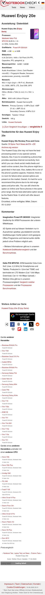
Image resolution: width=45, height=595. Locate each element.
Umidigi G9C (6, 473)
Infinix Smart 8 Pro (8, 514)
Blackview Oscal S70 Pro (10, 356)
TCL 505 (5, 481)
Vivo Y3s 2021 (7, 423)
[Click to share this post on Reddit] (37, 324)
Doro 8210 (5, 538)
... (42, 7)
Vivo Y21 (5, 440)
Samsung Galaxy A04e (10, 395)
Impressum (9, 583)
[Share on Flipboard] (19, 329)
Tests (14, 7)
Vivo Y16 (5, 401)
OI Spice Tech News (16, 144)
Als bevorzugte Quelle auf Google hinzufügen (24, 317)
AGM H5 (5, 412)
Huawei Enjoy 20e (9, 308)
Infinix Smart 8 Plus (8, 497)
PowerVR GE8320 (20, 47)
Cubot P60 (5, 390)
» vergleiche (35, 126)
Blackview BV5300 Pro (9, 367)
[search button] (36, 3)
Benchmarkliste (9, 252)
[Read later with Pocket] (13, 329)
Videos (32, 7)
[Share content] (6, 324)
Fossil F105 (6, 489)
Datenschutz (26, 583)
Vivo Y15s (5, 434)
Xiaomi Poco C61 (8, 505)
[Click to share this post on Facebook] (12, 324)
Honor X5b (5, 457)
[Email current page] (32, 329)
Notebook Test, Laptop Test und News (16, 553)
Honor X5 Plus (7, 530)
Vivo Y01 (5, 417)
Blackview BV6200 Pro (9, 345)
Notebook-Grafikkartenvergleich (16, 249)
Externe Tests (36, 553)
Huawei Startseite (15, 122)
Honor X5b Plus (7, 465)
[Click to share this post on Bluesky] (25, 324)
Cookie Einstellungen (16, 587)
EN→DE (32, 144)
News (22, 7)
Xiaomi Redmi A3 (8, 522)
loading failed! (6, 563)
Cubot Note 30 (7, 379)
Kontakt (36, 583)
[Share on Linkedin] (25, 329)
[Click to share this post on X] (31, 324)
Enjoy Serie (23, 308)
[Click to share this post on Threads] (18, 324)
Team (17, 583)
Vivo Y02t (5, 351)
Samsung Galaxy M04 (9, 384)
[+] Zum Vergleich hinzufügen (14, 126)
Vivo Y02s (5, 406)
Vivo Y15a (5, 429)
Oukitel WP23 (6, 362)
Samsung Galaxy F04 (9, 373)
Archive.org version (10, 147)
